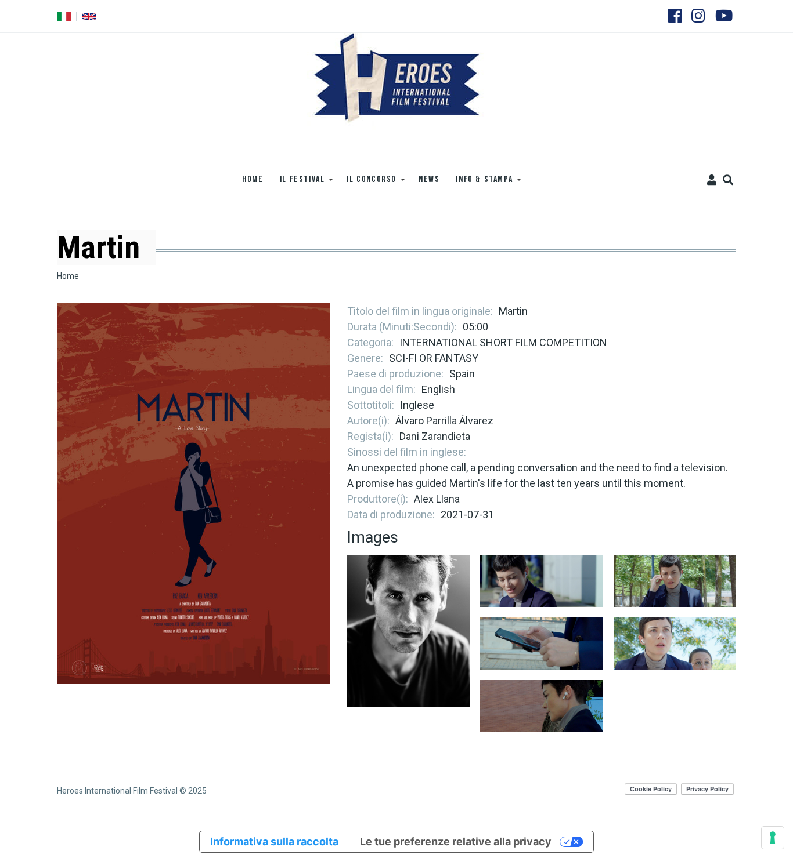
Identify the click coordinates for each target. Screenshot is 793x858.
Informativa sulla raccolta (274, 841)
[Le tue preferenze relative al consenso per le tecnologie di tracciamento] (773, 838)
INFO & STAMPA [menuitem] (480, 183)
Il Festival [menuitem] (298, 183)
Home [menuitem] (252, 179)
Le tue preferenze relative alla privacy (456, 841)
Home (68, 276)
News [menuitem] (429, 179)
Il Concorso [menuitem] (367, 183)
